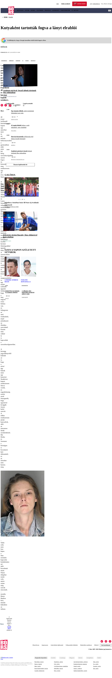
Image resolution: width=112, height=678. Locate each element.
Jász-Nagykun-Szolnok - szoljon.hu (81, 661)
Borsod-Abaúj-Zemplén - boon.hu (41, 668)
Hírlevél (96, 645)
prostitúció (33, 60)
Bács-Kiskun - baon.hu (39, 661)
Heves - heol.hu (57, 670)
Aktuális (20, 10)
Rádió (99, 657)
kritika (13, 145)
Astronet (55, 10)
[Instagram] (106, 641)
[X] (2, 105)
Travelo (48, 10)
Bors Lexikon (65, 3)
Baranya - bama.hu (38, 664)
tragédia (13, 130)
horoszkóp (25, 297)
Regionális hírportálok (41, 657)
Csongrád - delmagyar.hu (39, 670)
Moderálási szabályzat (86, 645)
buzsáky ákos (7, 241)
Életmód (40, 10)
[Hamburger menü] (4, 10)
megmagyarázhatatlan (9, 96)
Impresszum (45, 645)
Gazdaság (62, 657)
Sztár (27, 10)
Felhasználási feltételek (72, 645)
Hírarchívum (36, 645)
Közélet (53, 657)
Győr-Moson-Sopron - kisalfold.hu (61, 666)
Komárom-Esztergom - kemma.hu (80, 664)
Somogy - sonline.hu (78, 668)
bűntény (27, 60)
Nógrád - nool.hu (77, 666)
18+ (22, 60)
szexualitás (14, 119)
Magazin (72, 657)
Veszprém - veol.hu (97, 666)
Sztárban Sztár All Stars (12, 206)
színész (6, 285)
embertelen (11, 60)
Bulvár (80, 657)
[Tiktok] (102, 641)
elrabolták (18, 60)
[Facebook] (110, 641)
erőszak (4, 47)
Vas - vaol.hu (95, 664)
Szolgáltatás (90, 657)
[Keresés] (109, 10)
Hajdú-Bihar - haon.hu (58, 668)
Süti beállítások (105, 645)
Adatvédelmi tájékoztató (57, 645)
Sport (33, 10)
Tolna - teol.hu (96, 661)
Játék (57, 3)
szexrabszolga (4, 60)
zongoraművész (25, 285)
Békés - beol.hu (38, 666)
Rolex (7, 298)
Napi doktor (65, 10)
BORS (6, 17)
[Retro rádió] (76, 4)
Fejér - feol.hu (57, 664)
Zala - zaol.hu (95, 668)
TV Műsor (75, 10)
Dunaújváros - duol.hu (58, 661)
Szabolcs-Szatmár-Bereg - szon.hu (80, 670)
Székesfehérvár (95, 3)
